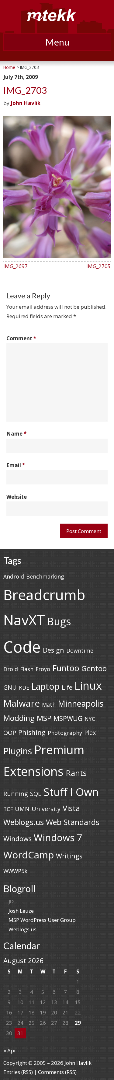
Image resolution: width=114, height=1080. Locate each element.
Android (13, 576)
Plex (90, 732)
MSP (44, 718)
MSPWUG (68, 718)
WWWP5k (15, 871)
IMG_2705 (98, 266)
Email (15, 465)
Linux (88, 685)
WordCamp (28, 854)
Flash (26, 669)
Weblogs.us (23, 822)
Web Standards (72, 822)
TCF (8, 809)
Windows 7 (58, 837)
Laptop (45, 686)
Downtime (79, 650)
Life (67, 687)
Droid (10, 669)
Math (49, 704)
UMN (22, 809)
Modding (19, 718)
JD (11, 901)
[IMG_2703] (57, 256)
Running (15, 794)
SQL (35, 794)
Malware (21, 703)
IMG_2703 (25, 90)
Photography (65, 732)
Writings (69, 855)
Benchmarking (45, 576)
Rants (76, 772)
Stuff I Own (71, 791)
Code (22, 646)
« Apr (9, 1050)
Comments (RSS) (57, 1071)
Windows (17, 838)
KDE (24, 687)
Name (16, 433)
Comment (21, 338)
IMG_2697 (15, 266)
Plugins (17, 751)
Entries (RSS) (18, 1071)
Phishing (32, 732)
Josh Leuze (21, 910)
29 (78, 1022)
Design (53, 650)
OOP (9, 732)
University (46, 809)
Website (16, 496)
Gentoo (94, 668)
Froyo (43, 669)
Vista (71, 808)
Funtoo (65, 668)
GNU (10, 687)
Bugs (59, 621)
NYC (90, 718)
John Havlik (25, 103)
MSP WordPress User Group (42, 919)
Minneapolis (80, 703)
